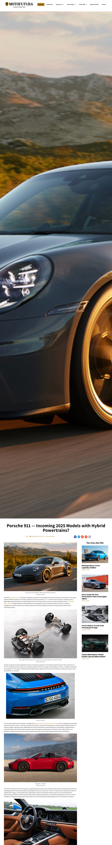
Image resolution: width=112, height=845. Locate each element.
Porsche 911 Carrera (14, 597)
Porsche (46, 599)
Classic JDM (82, 4)
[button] (75, 536)
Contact (104, 4)
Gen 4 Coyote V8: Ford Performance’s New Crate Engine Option (94, 596)
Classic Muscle (70, 4)
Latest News (49, 4)
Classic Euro (59, 4)
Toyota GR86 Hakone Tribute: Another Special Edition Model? (94, 655)
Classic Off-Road (94, 4)
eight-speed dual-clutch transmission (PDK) (46, 723)
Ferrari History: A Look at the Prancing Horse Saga (93, 626)
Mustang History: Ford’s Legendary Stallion (91, 566)
